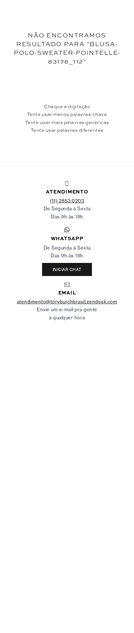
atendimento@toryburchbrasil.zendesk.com (67, 302)
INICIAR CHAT (67, 269)
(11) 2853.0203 (67, 201)
